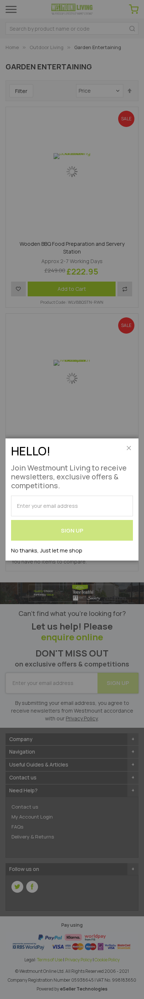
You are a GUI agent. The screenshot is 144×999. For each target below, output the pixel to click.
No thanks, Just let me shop (46, 550)
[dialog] (72, 499)
